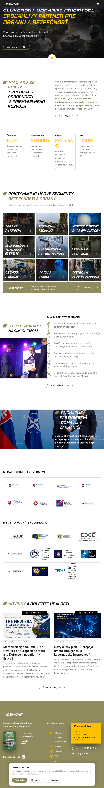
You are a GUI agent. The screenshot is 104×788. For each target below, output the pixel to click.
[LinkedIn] (23, 757)
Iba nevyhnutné (53, 780)
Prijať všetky (20, 780)
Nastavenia (35, 780)
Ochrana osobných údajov (30, 774)
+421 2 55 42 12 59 (85, 748)
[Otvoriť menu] (98, 4)
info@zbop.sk (82, 753)
